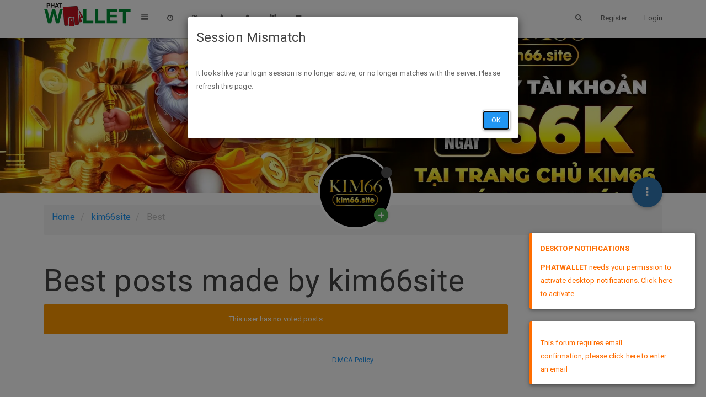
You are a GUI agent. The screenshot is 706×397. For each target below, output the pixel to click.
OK (496, 120)
